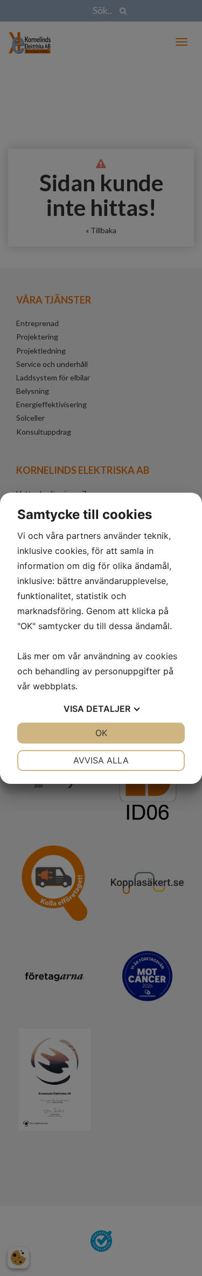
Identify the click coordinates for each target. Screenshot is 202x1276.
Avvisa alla (101, 760)
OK (101, 732)
